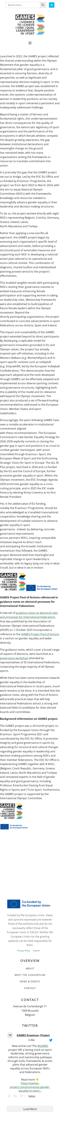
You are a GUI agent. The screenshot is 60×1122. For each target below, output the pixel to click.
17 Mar (31, 1039)
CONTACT (30, 988)
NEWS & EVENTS (30, 981)
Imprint (36, 950)
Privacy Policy (24, 950)
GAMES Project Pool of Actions (40, 634)
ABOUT (30, 968)
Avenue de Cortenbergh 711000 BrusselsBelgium (30, 1010)
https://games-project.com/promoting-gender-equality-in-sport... (30, 1087)
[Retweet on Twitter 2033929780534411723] (16, 1096)
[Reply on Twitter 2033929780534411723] (10, 1096)
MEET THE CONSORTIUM (30, 975)
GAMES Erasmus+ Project (33, 1035)
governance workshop (14, 658)
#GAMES (43, 1046)
